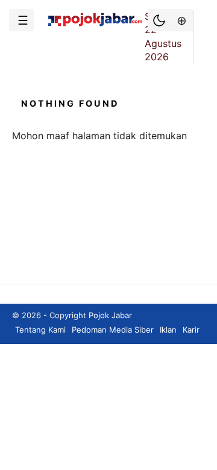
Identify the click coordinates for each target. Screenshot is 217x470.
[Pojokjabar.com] (95, 25)
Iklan (168, 329)
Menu (21, 20)
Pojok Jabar (110, 315)
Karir (191, 329)
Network (180, 20)
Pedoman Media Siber (113, 329)
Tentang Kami (40, 329)
